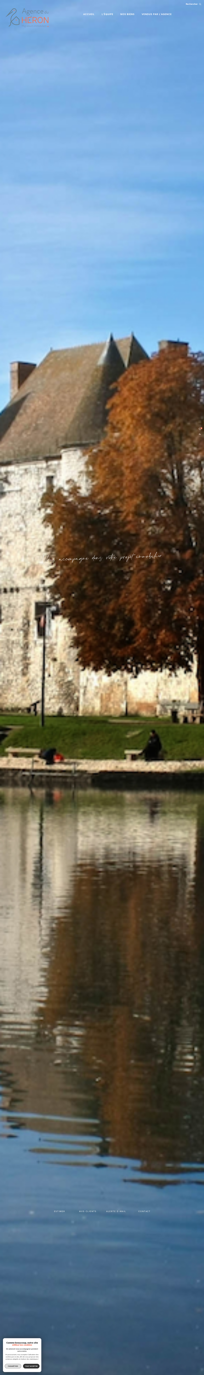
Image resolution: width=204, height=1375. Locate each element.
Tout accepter (31, 1366)
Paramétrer (13, 1366)
